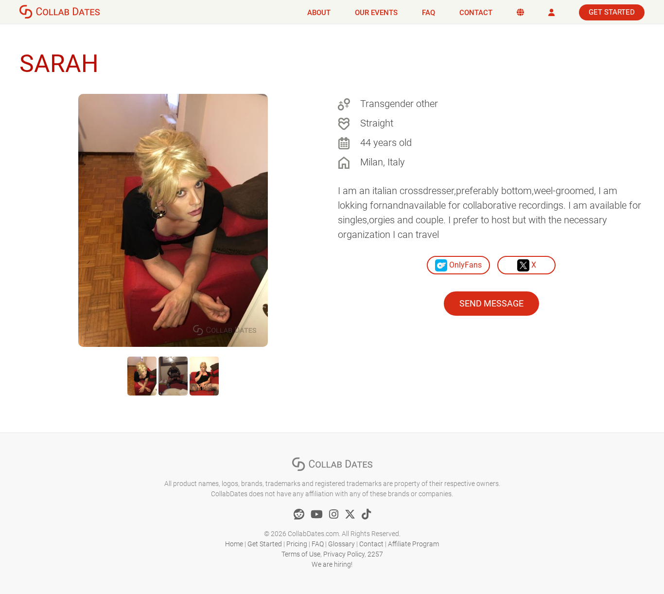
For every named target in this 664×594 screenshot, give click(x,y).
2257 (375, 554)
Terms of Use (300, 554)
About (319, 12)
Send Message (491, 303)
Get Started (612, 12)
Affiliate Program (413, 544)
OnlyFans (464, 265)
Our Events (376, 12)
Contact (475, 12)
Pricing (296, 544)
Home (234, 544)
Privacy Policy (344, 554)
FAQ (428, 12)
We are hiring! (332, 564)
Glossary (341, 544)
